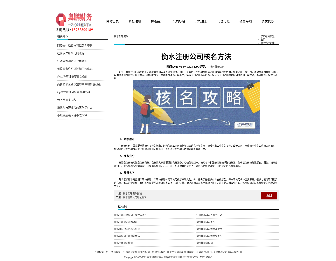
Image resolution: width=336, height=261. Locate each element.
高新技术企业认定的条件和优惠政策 (79, 84)
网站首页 (112, 21)
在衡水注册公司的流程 (70, 53)
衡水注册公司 (217, 66)
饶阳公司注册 (191, 252)
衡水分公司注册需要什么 (127, 236)
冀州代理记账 (206, 252)
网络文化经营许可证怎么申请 (75, 45)
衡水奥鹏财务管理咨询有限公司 (103, 6)
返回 (269, 195)
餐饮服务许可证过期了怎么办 (75, 68)
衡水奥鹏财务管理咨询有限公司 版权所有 (168, 257)
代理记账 (223, 21)
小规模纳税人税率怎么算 (72, 115)
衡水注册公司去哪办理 (125, 222)
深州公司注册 (147, 252)
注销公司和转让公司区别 (72, 61)
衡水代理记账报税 (132, 193)
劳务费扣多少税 (66, 99)
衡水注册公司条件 (205, 222)
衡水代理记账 (268, 43)
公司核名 (179, 21)
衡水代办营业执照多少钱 (127, 229)
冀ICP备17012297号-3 (201, 257)
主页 (263, 39)
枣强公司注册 (118, 252)
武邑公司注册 (133, 252)
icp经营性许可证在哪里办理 (73, 92)
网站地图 (273, 4)
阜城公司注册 (235, 252)
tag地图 (265, 4)
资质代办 (268, 21)
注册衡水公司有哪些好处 (209, 215)
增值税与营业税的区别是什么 (75, 107)
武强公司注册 (162, 252)
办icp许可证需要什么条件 (72, 76)
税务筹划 (245, 21)
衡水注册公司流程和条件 (209, 236)
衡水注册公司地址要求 (134, 197)
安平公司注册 (177, 252)
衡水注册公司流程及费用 (209, 229)
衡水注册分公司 (204, 243)
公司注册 (201, 21)
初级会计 (157, 21)
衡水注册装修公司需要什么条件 (130, 215)
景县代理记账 (220, 252)
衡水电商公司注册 (123, 243)
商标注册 (135, 21)
